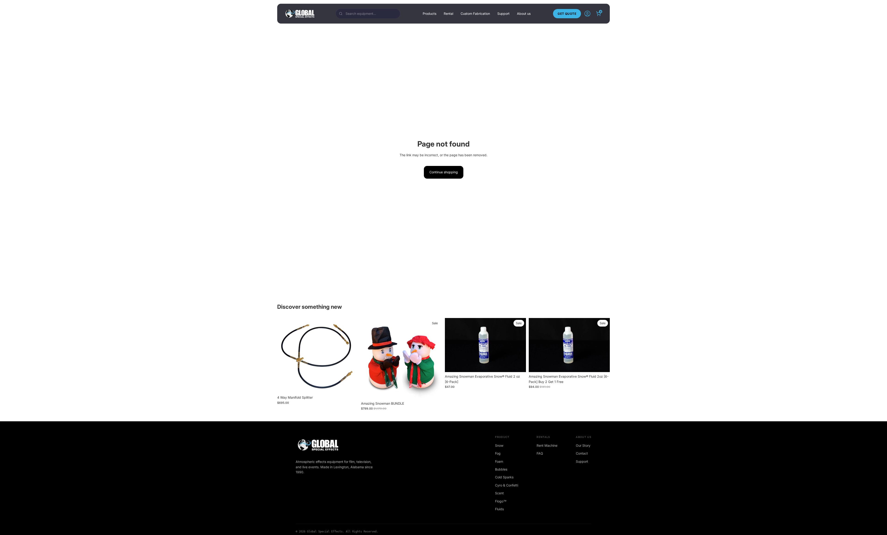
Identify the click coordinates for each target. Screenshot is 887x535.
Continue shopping (443, 172)
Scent (499, 493)
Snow (499, 445)
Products (429, 13)
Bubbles (501, 469)
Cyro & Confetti (506, 485)
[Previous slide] (452, 345)
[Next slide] (519, 345)
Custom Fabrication (475, 13)
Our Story (583, 445)
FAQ (540, 453)
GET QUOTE (567, 13)
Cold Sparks (504, 477)
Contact (582, 453)
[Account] (587, 13)
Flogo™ (501, 501)
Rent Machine (547, 445)
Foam (499, 461)
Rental (448, 13)
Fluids (499, 509)
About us (524, 13)
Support (503, 13)
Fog (498, 453)
